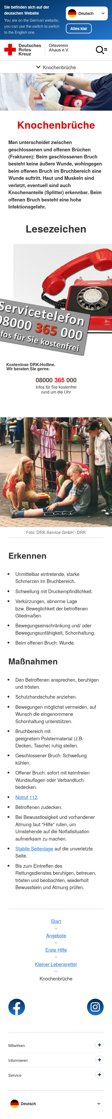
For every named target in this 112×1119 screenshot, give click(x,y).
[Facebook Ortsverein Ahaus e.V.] (16, 1007)
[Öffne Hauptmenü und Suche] (101, 50)
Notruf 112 (26, 797)
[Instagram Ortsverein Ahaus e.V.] (95, 1007)
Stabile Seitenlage (34, 848)
